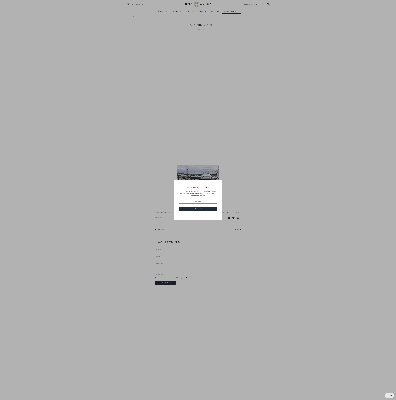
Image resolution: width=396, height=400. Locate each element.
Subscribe (198, 209)
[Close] (219, 182)
